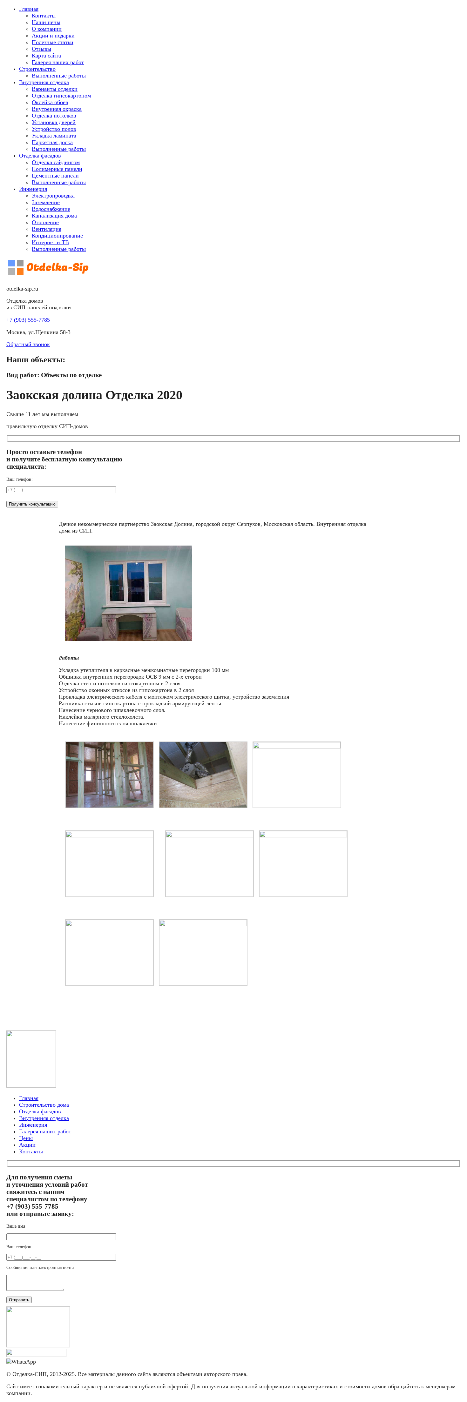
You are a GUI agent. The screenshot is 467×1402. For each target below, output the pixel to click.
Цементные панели (55, 175)
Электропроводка (53, 195)
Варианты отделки (55, 89)
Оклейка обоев (50, 102)
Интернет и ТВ (50, 242)
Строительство (37, 69)
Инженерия (33, 189)
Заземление (46, 202)
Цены (26, 1138)
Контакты (44, 15)
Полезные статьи (52, 42)
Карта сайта (46, 55)
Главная (28, 9)
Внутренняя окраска (57, 109)
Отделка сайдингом (56, 162)
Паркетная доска (52, 142)
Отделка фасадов (40, 155)
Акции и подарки (53, 35)
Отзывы (41, 49)
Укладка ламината (54, 135)
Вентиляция (46, 229)
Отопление (45, 222)
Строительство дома (44, 1105)
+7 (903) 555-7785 (28, 320)
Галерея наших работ (58, 62)
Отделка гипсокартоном (61, 95)
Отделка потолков (54, 115)
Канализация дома (54, 215)
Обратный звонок (28, 344)
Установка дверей (54, 122)
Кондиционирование (57, 235)
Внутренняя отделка (44, 82)
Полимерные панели (57, 169)
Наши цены (46, 22)
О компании (47, 29)
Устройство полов (54, 129)
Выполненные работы (59, 75)
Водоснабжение (51, 209)
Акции (27, 1145)
